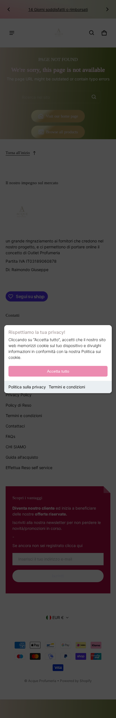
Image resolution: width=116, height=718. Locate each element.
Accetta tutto (58, 371)
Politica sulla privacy (27, 386)
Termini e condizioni (67, 386)
